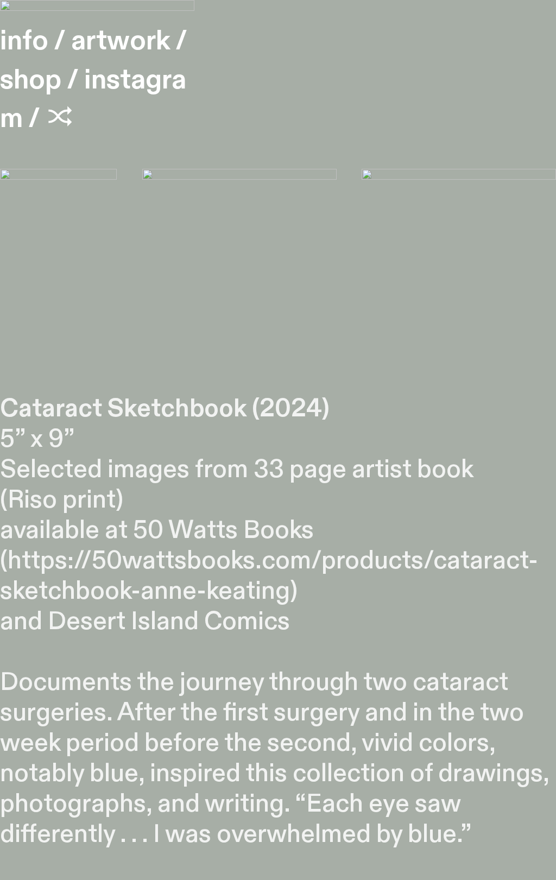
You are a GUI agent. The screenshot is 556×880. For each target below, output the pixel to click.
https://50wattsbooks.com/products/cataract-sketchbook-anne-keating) (269, 576)
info (24, 40)
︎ (60, 118)
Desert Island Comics (169, 621)
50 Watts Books (223, 530)
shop (30, 79)
